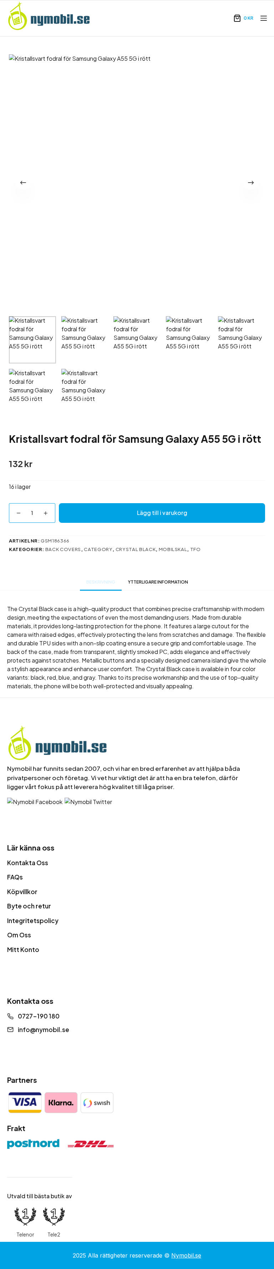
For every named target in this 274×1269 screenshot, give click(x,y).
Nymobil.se (186, 1255)
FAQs (15, 877)
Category (98, 549)
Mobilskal (173, 549)
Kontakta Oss (27, 863)
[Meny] (263, 18)
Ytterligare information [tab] (158, 582)
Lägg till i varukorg (162, 512)
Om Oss (19, 935)
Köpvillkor (22, 892)
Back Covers (63, 549)
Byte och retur (29, 906)
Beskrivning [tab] (100, 582)
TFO (195, 549)
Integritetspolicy (33, 921)
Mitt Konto (23, 949)
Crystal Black (136, 549)
